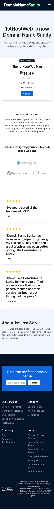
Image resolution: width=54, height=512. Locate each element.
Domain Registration (12, 407)
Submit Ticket (35, 407)
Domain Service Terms (36, 451)
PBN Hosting (8, 423)
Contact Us (33, 415)
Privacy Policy (35, 460)
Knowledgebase (36, 411)
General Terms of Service (36, 436)
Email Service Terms (38, 456)
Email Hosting (8, 415)
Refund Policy (35, 471)
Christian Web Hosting (13, 419)
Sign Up (27, 94)
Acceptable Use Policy (36, 466)
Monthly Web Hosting (12, 411)
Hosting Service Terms (36, 443)
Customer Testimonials (8, 440)
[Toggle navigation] (49, 5)
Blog (4, 435)
